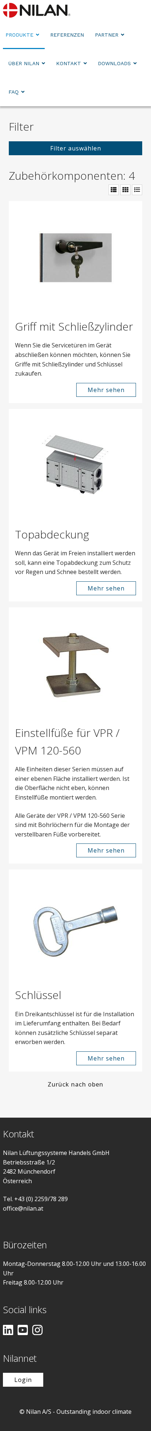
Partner (106, 35)
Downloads (114, 63)
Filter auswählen (75, 148)
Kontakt (68, 63)
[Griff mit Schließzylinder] (75, 257)
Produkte (19, 35)
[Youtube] (23, 1330)
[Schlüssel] (75, 925)
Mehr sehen (106, 390)
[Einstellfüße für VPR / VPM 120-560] (75, 663)
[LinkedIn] (8, 1330)
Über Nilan (23, 63)
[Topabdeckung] (75, 464)
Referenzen (67, 35)
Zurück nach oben (75, 1084)
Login (23, 1380)
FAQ (13, 92)
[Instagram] (37, 1330)
